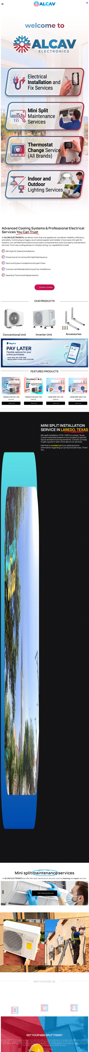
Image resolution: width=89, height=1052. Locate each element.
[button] (45, 287)
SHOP (44, 1000)
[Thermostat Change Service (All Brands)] (44, 150)
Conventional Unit (14, 334)
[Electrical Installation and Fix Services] (44, 82)
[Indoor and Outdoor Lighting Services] (44, 184)
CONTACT (15, 1000)
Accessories (73, 334)
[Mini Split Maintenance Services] (44, 116)
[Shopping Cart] (86, 4)
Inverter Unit (44, 334)
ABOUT (74, 1000)
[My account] (83, 4)
